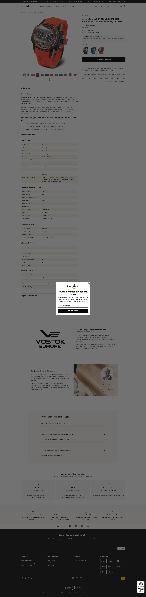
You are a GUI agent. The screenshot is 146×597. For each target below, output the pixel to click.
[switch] (141, 591)
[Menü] (143, 582)
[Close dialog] (88, 284)
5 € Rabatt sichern (73, 310)
